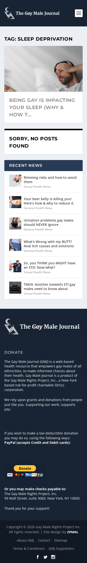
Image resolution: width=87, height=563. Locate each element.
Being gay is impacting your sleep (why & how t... (42, 107)
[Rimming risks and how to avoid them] (15, 181)
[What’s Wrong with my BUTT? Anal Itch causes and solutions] (15, 245)
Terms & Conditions (29, 548)
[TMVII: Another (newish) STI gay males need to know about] (15, 288)
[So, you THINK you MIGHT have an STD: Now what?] (15, 266)
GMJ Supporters (61, 548)
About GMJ (25, 540)
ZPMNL (72, 532)
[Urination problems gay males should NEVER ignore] (15, 223)
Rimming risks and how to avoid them (50, 179)
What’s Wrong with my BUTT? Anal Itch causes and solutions (49, 243)
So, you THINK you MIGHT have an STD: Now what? (49, 265)
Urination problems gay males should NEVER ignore (48, 222)
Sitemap (60, 540)
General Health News (38, 208)
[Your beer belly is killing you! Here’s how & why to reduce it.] (15, 202)
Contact (44, 540)
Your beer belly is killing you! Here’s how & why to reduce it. (49, 201)
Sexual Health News (37, 187)
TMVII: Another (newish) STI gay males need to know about (49, 286)
